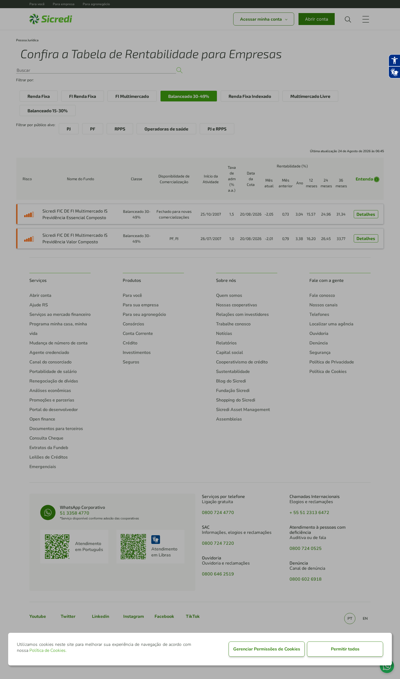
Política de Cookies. (48, 650)
